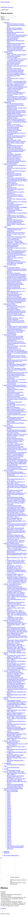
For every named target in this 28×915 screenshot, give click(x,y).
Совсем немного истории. (14, 700)
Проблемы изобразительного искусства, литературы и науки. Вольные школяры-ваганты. (15, 221)
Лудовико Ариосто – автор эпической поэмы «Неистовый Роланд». (17, 328)
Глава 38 (9, 844)
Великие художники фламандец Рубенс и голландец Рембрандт (15, 454)
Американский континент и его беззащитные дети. (15, 339)
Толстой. (6, 769)
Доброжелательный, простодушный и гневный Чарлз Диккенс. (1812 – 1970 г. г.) (17, 637)
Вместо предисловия (12, 791)
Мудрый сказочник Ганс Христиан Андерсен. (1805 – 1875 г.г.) (16, 664)
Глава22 (9, 822)
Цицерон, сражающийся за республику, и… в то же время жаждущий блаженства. (15, 126)
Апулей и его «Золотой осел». (15, 148)
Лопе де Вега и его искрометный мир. (17, 351)
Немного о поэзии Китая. (13, 287)
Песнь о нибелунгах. (12, 183)
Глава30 (9, 833)
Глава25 (9, 826)
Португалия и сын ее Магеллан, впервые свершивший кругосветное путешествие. (16, 343)
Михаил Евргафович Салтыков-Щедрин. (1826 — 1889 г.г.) (15, 755)
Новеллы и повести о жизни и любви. (17, 278)
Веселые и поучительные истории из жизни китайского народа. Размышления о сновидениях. (16, 281)
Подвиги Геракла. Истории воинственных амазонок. (14, 62)
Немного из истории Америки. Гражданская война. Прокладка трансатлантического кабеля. (15, 786)
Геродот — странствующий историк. (16, 82)
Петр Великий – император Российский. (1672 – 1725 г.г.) (15, 566)
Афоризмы (6, 852)
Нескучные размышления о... (11, 855)
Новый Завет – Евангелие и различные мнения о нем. (14, 154)
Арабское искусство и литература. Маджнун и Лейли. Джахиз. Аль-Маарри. (16, 234)
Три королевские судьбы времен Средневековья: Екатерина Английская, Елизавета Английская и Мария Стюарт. (17, 419)
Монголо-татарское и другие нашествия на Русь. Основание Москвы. (15, 196)
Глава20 (9, 819)
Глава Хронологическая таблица (15, 846)
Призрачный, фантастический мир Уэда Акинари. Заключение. (16, 301)
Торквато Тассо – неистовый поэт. (16, 330)
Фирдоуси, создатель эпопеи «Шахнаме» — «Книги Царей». (15, 241)
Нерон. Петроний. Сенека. (14, 140)
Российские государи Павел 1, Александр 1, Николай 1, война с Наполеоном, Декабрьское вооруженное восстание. (15, 674)
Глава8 (8, 802)
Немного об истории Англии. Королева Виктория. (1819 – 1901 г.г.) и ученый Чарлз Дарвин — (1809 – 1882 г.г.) (17, 624)
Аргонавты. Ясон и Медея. (14, 68)
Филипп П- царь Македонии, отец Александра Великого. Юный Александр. (16, 94)
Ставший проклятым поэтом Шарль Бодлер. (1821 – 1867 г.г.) (16, 705)
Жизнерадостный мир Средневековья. (17, 207)
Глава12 (9, 808)
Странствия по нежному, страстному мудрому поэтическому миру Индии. (16, 269)
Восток (6, 266)
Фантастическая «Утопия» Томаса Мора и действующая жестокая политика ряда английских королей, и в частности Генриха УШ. (17, 411)
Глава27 (9, 829)
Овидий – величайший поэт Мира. (16, 135)
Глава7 (8, 801)
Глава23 (9, 823)
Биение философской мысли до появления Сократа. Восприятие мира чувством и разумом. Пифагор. (17, 87)
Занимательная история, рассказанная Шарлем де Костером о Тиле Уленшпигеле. (17, 361)
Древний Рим (7, 102)
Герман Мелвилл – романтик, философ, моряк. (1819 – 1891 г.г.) (16, 645)
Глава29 (9, 832)
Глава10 (9, 805)
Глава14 (9, 811)
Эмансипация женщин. (13, 732)
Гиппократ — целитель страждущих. (16, 81)
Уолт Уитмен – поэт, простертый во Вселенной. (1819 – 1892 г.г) (16, 779)
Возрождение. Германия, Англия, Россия (14, 385)
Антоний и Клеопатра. (13, 128)
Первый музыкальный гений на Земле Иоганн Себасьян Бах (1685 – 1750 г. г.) (17, 555)
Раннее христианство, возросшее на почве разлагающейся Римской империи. (16, 151)
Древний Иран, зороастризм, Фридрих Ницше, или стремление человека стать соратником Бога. (17, 36)
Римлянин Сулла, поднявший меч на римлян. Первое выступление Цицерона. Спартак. (16, 116)
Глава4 (8, 797)
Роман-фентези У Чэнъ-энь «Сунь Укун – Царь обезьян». (16, 292)
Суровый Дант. (11, 211)
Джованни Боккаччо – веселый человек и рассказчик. (15, 318)
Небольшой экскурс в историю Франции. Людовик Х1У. (15, 457)
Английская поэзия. (12, 442)
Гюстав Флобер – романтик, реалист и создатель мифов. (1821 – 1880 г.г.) (17, 702)
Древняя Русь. (10, 193)
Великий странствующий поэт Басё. (16, 299)
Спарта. (9, 77)
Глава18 (9, 816)
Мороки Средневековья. (13, 407)
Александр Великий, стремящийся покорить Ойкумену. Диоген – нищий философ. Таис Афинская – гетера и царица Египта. (17, 98)
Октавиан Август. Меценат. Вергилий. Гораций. (14, 131)
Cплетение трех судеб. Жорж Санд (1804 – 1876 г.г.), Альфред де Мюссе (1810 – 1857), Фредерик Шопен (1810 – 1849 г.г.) (17, 614)
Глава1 (8, 792)
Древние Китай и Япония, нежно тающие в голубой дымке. (16, 44)
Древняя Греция (8, 51)
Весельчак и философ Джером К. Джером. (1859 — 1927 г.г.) (15, 776)
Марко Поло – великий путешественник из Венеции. (15, 209)
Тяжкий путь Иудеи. (12, 39)
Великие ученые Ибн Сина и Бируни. (17, 243)
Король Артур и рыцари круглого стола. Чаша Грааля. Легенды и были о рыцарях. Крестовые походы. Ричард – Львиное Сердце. (17, 180)
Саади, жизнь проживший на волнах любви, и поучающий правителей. (16, 251)
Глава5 (8, 798)
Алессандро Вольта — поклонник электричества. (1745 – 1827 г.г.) (16, 541)
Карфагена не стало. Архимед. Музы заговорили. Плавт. (16, 108)
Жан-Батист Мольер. (12, 465)
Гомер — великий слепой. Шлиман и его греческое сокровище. (17, 55)
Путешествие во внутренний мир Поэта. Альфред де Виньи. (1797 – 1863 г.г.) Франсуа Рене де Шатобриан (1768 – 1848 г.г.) (17, 596)
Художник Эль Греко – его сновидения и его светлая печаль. (16, 349)
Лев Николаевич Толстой (13, 770)
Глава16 (9, 813)
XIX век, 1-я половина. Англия (12, 620)
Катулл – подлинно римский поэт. (16, 120)
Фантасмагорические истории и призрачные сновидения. (15, 285)
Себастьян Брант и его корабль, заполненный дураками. (15, 392)
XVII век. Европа (8, 425)
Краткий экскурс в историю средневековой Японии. (14, 294)
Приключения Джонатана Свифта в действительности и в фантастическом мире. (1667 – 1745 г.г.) (17, 515)
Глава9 (8, 804)
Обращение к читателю (7, 7)
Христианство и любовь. (13, 158)
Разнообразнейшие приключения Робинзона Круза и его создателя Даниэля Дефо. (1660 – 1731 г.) (15, 511)
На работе (3, 908)
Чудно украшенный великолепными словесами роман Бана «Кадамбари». (16, 275)
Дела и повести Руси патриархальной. (17, 469)
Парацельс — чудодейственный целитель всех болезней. (15, 395)
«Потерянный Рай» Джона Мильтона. (17, 452)
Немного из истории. (12, 742)
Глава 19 (9, 818)
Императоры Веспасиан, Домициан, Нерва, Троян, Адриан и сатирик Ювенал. (16, 143)
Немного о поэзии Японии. (14, 297)
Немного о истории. (12, 305)
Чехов (5, 766)
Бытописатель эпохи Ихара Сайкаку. (16, 298)
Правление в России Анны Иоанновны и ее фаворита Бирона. (16, 569)
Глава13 (9, 809)
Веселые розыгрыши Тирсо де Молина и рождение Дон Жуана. (15, 439)
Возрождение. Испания (10, 334)
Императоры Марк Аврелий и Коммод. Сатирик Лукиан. (15, 146)
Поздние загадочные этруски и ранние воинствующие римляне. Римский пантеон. (15, 105)
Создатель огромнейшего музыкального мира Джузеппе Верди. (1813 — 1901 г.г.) (17, 738)
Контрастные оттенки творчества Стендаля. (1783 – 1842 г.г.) (16, 603)
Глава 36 (9, 841)
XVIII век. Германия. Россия (11, 543)
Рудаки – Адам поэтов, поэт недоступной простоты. (14, 238)
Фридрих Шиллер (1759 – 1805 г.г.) (16, 560)
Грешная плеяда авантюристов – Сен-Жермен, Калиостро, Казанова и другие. (17, 494)
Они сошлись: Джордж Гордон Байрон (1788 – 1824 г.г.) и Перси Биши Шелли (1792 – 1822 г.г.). (17, 641)
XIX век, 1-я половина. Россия (12, 670)
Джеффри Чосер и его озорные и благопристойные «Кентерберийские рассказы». (17, 217)
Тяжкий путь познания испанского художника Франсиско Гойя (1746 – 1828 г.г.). (16, 532)
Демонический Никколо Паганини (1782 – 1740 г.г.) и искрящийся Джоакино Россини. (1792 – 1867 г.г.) (17, 668)
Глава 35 (9, 840)
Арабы (5, 227)
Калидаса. (9, 271)
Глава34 (9, 839)
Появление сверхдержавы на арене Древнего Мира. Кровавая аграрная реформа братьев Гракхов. (16, 112)
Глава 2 (9, 794)
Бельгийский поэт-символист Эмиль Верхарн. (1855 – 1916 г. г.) (16, 734)
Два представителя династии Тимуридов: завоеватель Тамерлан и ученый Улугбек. (16, 255)
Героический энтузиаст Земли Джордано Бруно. (15, 332)
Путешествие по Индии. (13, 267)
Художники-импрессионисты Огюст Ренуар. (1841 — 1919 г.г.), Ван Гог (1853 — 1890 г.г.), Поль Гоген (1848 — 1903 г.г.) (16, 717)
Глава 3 (9, 795)
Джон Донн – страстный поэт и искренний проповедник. (15, 444)
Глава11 (9, 806)
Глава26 (9, 827)
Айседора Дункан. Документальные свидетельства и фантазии (13, 789)
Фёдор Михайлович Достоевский (16, 764)
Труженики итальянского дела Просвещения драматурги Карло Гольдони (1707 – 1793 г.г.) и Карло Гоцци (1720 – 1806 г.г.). (16, 537)
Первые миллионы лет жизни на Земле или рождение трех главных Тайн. (16, 25)
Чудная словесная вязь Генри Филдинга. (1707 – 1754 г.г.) (14, 518)
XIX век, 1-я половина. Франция (12, 584)
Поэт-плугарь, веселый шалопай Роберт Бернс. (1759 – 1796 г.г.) (15, 528)
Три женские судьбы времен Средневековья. (14, 402)
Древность (6, 22)
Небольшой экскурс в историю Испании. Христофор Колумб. (15, 336)
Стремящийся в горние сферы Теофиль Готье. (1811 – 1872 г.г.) (15, 618)
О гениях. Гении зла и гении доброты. (17, 326)
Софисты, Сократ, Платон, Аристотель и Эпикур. (14, 90)
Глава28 (9, 830)
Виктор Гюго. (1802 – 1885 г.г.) (15, 610)
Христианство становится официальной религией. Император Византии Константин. (16, 161)
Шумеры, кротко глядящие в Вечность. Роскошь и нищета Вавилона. (14, 29)
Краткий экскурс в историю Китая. (16, 277)
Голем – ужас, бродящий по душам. (16, 368)
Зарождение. (10, 53)
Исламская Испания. (12, 246)
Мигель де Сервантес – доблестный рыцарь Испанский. (16, 346)
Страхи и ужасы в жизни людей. (15, 561)
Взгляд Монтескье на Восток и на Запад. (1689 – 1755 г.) (16, 482)
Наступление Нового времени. (15, 472)
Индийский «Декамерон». (14, 273)
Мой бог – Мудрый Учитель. (14, 156)
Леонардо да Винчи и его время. (15, 320)
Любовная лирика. (12, 187)
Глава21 (9, 820)
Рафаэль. (9, 325)
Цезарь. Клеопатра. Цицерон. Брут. (16, 119)
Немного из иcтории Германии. (15, 544)
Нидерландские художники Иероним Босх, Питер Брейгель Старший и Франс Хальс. (17, 365)
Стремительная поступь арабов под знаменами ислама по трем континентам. (16, 230)
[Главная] (4, 881)
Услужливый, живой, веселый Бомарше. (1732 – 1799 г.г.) (15, 490)
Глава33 (9, 837)
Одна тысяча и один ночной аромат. (16, 236)
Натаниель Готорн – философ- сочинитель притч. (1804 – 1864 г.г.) (16, 647)
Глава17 (9, 815)
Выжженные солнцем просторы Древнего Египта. (15, 33)
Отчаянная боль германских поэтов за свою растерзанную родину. (17, 467)
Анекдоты (6, 851)
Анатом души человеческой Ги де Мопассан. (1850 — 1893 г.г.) (16, 713)
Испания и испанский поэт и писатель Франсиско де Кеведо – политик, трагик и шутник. (17, 435)
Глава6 (8, 799)
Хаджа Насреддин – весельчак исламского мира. (15, 264)
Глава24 (9, 825)
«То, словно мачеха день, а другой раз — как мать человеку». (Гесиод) (17, 59)
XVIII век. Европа (8, 470)
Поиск (2, 16)
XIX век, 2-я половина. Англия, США (14, 771)
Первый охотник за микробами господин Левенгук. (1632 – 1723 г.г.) (17, 447)
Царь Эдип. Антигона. (13, 64)
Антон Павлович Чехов (13, 767)
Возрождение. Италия (9, 304)
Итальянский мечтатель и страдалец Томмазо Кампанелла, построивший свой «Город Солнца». (16, 431)
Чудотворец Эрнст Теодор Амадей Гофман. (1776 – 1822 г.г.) (16, 656)
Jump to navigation (5, 2)
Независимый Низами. (13, 245)
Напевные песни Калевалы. (14, 173)
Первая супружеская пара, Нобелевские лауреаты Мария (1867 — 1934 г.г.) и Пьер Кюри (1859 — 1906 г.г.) (16, 729)
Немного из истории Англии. (15, 441)
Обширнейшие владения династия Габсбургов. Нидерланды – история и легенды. (17, 357)
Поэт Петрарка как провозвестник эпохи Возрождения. (16, 307)
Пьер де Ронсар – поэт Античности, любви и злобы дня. (16, 380)
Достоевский (7, 763)
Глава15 (9, 812)
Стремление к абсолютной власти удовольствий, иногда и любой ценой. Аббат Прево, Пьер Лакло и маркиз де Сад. (17, 486)
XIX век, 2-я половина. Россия (12, 740)
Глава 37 (9, 843)
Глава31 (9, 834)
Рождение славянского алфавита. (15, 191)
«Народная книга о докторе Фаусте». (16, 397)
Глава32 (9, 836)
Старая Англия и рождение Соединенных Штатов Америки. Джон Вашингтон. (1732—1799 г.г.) (16, 507)
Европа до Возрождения (10, 163)
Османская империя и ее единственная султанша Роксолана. (16, 261)
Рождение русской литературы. (15, 574)
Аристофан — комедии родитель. (16, 84)
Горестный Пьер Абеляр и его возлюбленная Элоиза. (15, 205)
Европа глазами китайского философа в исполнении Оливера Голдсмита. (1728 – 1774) (17, 525)
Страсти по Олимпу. (12, 57)
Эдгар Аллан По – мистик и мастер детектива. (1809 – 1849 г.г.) (16, 650)
